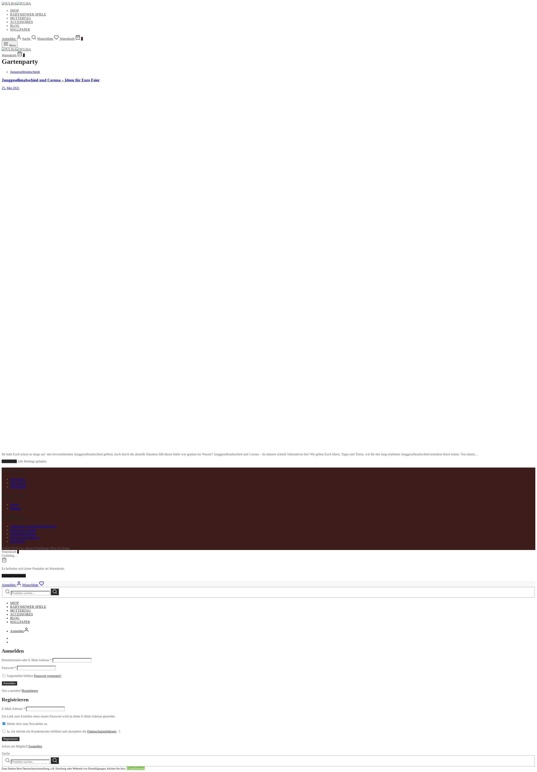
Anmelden (9, 683)
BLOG (15, 25)
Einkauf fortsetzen (14, 575)
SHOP (14, 10)
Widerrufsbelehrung (23, 534)
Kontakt (15, 508)
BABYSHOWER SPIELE (28, 14)
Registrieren (30, 690)
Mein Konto (18, 483)
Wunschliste (18, 487)
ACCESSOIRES (21, 22)
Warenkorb (17, 479)
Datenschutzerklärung (24, 537)
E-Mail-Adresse (13, 709)
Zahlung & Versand (23, 530)
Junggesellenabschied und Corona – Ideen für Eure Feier (51, 80)
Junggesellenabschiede (25, 72)
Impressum (17, 541)
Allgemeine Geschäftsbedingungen (33, 526)
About (14, 504)
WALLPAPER (20, 29)
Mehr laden (9, 461)
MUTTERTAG (20, 18)
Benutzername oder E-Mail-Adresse (27, 660)
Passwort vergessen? (47, 676)
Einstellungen (136, 768)
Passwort (9, 668)
